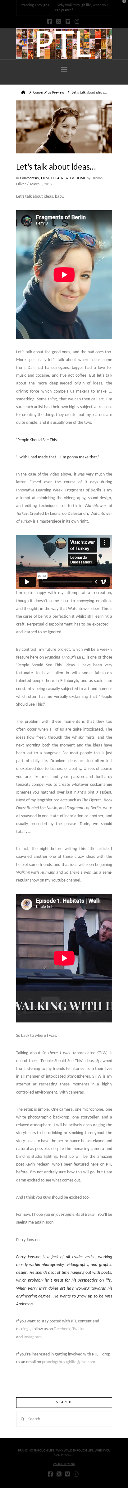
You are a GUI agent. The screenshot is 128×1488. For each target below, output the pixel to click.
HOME (80, 178)
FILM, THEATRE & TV (57, 178)
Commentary (29, 178)
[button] (64, 70)
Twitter (78, 1329)
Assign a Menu (64, 1464)
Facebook (62, 1329)
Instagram (33, 1337)
